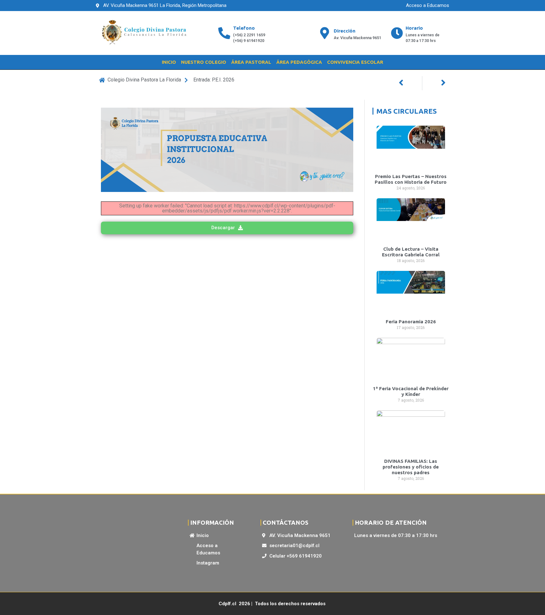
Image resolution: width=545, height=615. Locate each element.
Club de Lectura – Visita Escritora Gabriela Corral (411, 251)
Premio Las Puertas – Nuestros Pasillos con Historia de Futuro (411, 179)
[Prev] (410, 83)
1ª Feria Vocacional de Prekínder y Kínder (410, 391)
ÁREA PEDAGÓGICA (299, 62)
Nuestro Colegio (203, 62)
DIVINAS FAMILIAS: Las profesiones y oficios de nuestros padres (411, 466)
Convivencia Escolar (355, 62)
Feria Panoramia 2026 (411, 321)
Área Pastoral (251, 62)
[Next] (434, 83)
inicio (169, 62)
